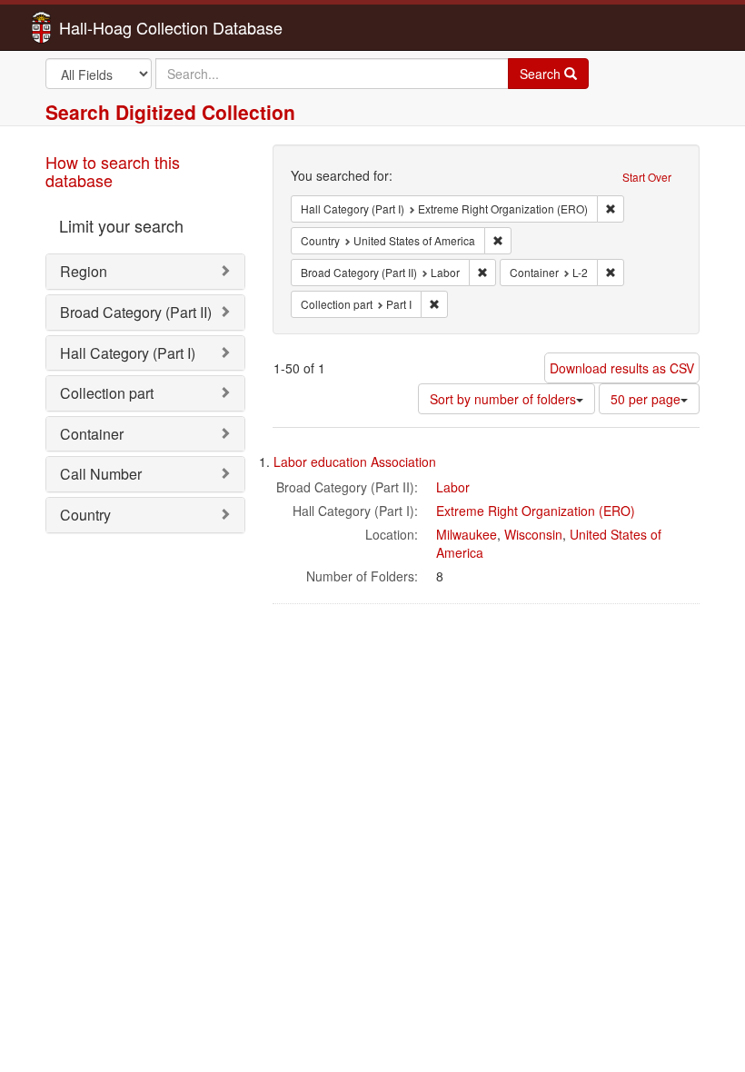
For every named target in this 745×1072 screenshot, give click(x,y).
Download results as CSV (622, 368)
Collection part (107, 392)
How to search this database (112, 171)
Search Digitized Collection (170, 111)
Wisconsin (533, 534)
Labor (453, 487)
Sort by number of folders (503, 399)
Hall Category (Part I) (127, 352)
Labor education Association (354, 461)
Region (83, 271)
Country (85, 514)
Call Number (101, 473)
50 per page (645, 399)
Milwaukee (466, 534)
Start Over (646, 176)
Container (92, 433)
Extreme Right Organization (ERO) (535, 510)
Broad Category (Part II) (136, 312)
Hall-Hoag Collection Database (113, 27)
